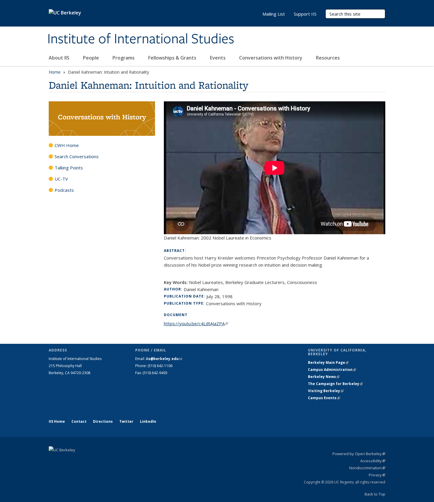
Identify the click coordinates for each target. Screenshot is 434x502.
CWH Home (67, 145)
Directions (103, 421)
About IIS (60, 58)
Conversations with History (271, 58)
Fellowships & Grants (173, 58)
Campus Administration (332, 369)
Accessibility (372, 460)
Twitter (126, 421)
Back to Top (375, 494)
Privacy (377, 475)
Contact (79, 421)
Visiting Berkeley (326, 390)
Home (55, 72)
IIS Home (57, 421)
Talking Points (69, 168)
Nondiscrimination (367, 467)
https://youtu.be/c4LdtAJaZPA (196, 323)
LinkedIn (148, 421)
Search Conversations (77, 156)
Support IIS (305, 14)
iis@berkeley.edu (164, 358)
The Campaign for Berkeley (335, 383)
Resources (328, 58)
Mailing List (273, 14)
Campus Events (324, 397)
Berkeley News (324, 376)
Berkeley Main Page (328, 362)
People (91, 58)
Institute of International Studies (140, 39)
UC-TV (61, 179)
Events (218, 58)
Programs (124, 58)
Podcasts (64, 190)
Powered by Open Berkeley (358, 453)
